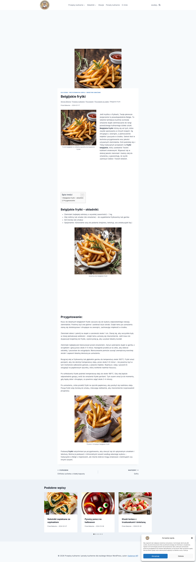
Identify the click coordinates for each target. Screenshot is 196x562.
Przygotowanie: (69, 201)
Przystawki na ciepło (77, 92)
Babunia (67, 105)
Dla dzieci (64, 92)
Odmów (181, 556)
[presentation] (60, 503)
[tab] (93, 534)
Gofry (133, 472)
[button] (192, 538)
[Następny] (148, 512)
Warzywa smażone (93, 92)
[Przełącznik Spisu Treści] (81, 195)
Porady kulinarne (113, 5)
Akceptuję (155, 556)
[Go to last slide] (47, 512)
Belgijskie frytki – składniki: (73, 198)
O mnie (125, 5)
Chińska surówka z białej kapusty (71, 472)
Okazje (101, 5)
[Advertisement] (98, 25)
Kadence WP (133, 556)
